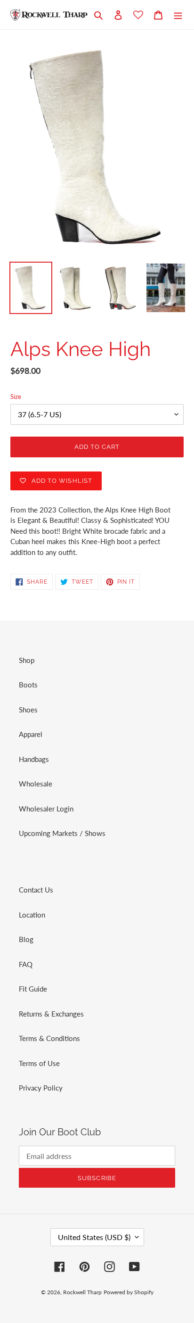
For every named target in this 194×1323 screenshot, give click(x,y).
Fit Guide (33, 988)
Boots (28, 684)
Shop (26, 660)
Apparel (30, 734)
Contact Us (36, 889)
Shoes (28, 709)
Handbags (34, 759)
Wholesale (35, 783)
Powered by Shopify (129, 1292)
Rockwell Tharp (82, 1292)
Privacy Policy (41, 1087)
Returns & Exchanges (51, 1013)
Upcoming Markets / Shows (62, 833)
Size (15, 396)
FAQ (25, 964)
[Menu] (178, 14)
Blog (26, 939)
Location (32, 914)
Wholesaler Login (46, 808)
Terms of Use (39, 1063)
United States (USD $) (94, 1236)
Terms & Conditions (49, 1038)
